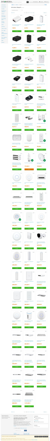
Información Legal (26, 433)
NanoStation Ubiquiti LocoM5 (41, 143)
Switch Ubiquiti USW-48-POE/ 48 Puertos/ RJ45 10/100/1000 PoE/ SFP (41, 381)
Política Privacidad (16, 434)
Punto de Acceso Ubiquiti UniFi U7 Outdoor (16, 301)
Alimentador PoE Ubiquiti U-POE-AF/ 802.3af (41, 25)
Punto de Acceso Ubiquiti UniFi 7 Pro (16, 262)
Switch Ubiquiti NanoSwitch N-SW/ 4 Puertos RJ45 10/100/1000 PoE (16, 124)
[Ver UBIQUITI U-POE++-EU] (17, 98)
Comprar (16, 31)
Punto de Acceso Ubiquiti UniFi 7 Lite (16, 183)
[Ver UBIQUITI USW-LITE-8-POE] (29, 196)
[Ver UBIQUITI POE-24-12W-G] (17, 58)
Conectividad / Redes (4, 19)
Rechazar (40, 436)
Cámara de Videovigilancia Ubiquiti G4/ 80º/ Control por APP (41, 242)
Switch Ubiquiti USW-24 (40, 301)
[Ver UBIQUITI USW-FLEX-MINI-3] (17, 157)
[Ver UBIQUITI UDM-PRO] (29, 354)
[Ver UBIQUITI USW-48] (41, 354)
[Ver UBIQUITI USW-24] (41, 295)
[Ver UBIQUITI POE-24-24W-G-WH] (29, 58)
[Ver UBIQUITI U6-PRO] (41, 216)
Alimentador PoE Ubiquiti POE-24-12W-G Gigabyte (16, 64)
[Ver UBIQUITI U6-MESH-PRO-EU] (29, 295)
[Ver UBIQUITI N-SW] (17, 117)
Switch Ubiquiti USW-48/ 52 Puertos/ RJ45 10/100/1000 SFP (41, 361)
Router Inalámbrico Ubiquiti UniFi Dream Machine (29, 321)
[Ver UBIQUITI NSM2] (29, 157)
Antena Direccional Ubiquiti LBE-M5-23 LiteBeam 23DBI (16, 143)
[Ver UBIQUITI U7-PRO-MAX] (41, 315)
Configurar (36, 436)
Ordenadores (4, 4)
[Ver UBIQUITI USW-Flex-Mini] (41, 98)
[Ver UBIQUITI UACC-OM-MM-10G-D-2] (29, 117)
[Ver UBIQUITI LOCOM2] (41, 117)
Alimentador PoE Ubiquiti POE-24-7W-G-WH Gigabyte (16, 25)
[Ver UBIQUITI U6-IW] (29, 236)
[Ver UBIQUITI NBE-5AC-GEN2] (41, 157)
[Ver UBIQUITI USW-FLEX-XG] (29, 335)
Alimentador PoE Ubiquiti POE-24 (16, 45)
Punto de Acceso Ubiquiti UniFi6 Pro (40, 222)
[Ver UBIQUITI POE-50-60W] (29, 98)
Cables (3, 24)
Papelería (3, 35)
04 (31, 12)
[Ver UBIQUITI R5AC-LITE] (41, 196)
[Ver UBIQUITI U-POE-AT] (41, 78)
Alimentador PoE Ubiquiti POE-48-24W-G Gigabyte (29, 84)
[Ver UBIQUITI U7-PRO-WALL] (29, 275)
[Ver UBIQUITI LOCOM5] (41, 137)
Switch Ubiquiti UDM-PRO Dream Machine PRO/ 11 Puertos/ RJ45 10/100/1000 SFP (29, 361)
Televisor (3, 13)
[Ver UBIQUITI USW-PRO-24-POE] (17, 394)
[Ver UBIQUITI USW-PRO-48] (29, 374)
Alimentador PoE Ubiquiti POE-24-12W (29, 25)
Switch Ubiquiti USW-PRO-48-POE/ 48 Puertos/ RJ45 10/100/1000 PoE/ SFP (29, 400)
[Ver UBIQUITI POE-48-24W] (41, 38)
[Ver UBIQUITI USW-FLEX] (41, 177)
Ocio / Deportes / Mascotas (4, 38)
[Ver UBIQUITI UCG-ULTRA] (17, 196)
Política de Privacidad (23, 428)
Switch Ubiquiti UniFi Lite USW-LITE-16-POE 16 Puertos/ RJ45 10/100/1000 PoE (41, 282)
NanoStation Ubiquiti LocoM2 (41, 123)
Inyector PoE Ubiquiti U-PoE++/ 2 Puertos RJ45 (16, 104)
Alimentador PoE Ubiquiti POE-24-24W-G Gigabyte (29, 45)
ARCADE (3, 42)
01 (26, 12)
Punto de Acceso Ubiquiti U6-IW (29, 242)
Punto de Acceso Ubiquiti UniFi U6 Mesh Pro (29, 301)
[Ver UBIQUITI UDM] (29, 315)
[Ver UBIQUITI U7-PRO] (17, 256)
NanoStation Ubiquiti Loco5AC (29, 143)
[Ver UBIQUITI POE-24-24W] (17, 38)
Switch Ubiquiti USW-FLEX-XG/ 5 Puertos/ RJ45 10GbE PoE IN (29, 341)
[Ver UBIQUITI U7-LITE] (17, 177)
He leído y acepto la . (21, 428)
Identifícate (36, 1)
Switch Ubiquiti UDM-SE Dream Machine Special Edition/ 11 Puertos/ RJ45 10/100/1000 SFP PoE (16, 381)
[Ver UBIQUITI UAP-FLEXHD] (29, 256)
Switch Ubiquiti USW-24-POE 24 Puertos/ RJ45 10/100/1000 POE (16, 361)
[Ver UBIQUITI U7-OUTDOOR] (17, 295)
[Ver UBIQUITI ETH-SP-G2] (41, 58)
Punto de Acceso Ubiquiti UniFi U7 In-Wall (29, 222)
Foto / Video (3, 30)
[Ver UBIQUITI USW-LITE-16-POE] (41, 275)
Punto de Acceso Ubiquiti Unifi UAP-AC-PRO (16, 222)
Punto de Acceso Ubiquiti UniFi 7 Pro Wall (29, 282)
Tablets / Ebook (4, 28)
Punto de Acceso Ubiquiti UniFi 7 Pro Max (41, 321)
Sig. (33, 12)
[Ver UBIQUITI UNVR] (41, 335)
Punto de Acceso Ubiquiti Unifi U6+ (29, 183)
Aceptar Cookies (45, 436)
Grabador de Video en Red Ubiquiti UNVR (41, 341)
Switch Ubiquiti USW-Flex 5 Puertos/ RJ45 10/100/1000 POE (41, 183)
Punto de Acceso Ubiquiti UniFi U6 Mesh (41, 262)
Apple (2, 40)
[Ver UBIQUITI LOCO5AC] (29, 137)
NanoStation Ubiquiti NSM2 (29, 162)
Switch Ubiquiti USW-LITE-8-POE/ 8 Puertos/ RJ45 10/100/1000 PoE (29, 203)
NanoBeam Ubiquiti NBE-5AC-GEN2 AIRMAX (41, 163)
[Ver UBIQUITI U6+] (29, 177)
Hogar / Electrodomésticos (4, 33)
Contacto (41, 1)
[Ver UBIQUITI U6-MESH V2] (17, 275)
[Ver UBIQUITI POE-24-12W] (29, 19)
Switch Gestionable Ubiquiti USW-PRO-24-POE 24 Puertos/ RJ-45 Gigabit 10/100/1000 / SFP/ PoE (16, 401)
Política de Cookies (34, 439)
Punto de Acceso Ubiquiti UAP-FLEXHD (29, 262)
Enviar (25, 430)
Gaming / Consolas (3, 22)
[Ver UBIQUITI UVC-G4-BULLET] (41, 236)
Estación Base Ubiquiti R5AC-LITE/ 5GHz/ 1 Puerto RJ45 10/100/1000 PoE (41, 203)
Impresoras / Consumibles (4, 16)
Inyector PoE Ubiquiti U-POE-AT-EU (41, 84)
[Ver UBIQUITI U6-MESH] (41, 256)
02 (28, 12)
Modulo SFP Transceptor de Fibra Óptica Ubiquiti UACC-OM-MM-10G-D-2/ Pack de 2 (29, 124)
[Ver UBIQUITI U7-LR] (17, 236)
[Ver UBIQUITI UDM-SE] (17, 374)
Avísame (29, 169)
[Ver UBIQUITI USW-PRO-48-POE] (29, 394)
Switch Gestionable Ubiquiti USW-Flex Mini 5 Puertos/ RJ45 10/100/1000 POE (41, 104)
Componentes (4, 6)
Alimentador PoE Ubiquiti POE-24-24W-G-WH (29, 64)
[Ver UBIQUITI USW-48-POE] (41, 374)
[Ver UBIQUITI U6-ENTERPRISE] (17, 315)
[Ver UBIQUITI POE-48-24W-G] (29, 78)
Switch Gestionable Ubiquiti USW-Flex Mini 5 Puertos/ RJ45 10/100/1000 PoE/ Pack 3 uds (16, 163)
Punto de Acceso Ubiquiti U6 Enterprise (16, 321)
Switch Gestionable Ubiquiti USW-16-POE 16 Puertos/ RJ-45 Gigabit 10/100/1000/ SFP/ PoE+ (16, 342)
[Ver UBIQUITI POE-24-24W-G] (29, 38)
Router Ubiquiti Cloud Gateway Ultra (16, 203)
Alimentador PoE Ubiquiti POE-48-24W (41, 45)
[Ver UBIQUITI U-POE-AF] (41, 19)
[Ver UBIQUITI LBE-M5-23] (17, 137)
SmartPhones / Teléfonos (4, 11)
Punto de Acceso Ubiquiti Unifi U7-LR (16, 242)
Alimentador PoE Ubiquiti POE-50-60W (29, 104)
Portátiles (3, 8)
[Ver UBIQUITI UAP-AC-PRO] (17, 216)
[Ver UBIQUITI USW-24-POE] (17, 354)
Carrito (46, 1)
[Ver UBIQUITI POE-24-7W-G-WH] (17, 19)
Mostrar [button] (45, 12)
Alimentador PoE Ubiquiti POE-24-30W (16, 84)
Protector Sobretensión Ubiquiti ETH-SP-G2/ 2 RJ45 (41, 64)
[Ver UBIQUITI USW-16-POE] (17, 335)
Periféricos (3, 26)
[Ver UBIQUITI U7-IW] (29, 216)
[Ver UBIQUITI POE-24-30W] (17, 78)
